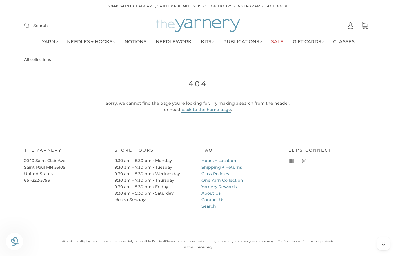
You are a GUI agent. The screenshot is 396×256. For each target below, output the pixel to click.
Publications (241, 41)
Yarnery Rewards (219, 186)
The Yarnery (203, 247)
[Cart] (364, 25)
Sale (277, 41)
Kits (206, 41)
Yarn (48, 41)
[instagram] (304, 161)
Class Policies (215, 173)
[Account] (350, 25)
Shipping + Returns (221, 167)
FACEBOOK (276, 6)
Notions (135, 41)
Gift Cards (307, 41)
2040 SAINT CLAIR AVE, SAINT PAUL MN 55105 (154, 6)
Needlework (174, 41)
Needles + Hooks (89, 41)
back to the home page (206, 109)
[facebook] (291, 161)
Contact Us (212, 199)
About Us (211, 193)
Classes (344, 41)
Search (40, 25)
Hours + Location (218, 160)
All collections (37, 59)
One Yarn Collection (222, 180)
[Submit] (30, 25)
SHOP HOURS (218, 6)
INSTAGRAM (248, 6)
